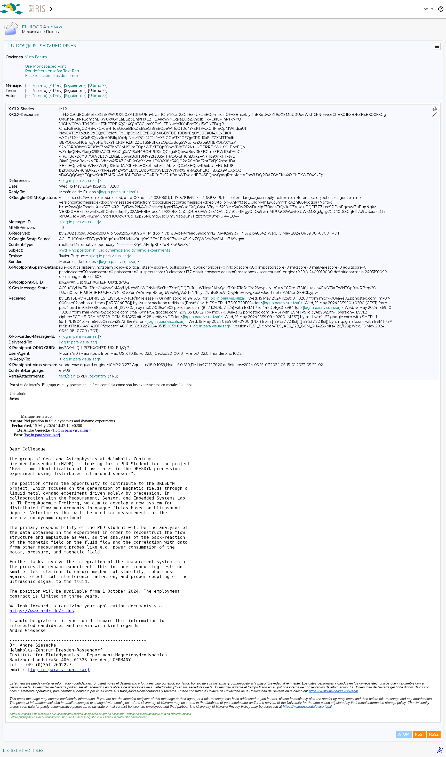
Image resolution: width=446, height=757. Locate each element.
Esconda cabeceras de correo (51, 75)
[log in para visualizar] (80, 180)
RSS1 (419, 734)
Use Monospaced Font (45, 66)
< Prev (55, 85)
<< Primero (36, 85)
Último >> (97, 85)
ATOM (404, 734)
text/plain (67, 376)
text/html (98, 376)
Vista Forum (36, 57)
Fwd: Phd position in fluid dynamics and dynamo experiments (114, 250)
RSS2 (434, 734)
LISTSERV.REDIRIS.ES (23, 750)
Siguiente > (75, 85)
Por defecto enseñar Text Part (52, 71)
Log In (427, 9)
